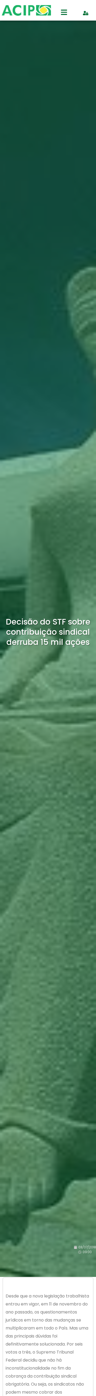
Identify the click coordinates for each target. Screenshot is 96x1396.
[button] (64, 13)
